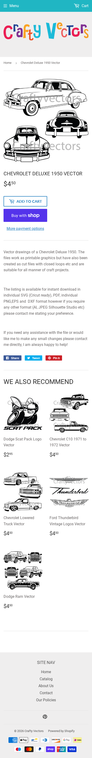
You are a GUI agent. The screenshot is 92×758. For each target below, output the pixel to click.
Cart (84, 6)
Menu (14, 6)
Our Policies (46, 700)
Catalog (46, 679)
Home (8, 63)
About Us (46, 686)
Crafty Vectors (34, 731)
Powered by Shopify (61, 731)
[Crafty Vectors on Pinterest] (44, 717)
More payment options (25, 228)
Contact (46, 693)
